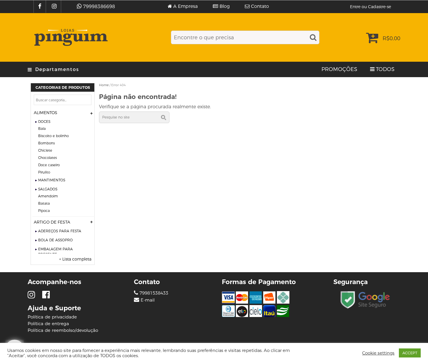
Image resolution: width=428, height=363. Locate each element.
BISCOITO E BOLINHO (53, 136)
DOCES (44, 121)
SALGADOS (47, 189)
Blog (225, 6)
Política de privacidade (52, 317)
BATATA (44, 203)
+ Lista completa (75, 259)
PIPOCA (44, 210)
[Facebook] (40, 6)
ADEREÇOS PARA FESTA (59, 231)
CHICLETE (45, 150)
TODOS (385, 69)
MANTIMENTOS (51, 180)
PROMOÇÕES (339, 69)
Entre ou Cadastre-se (370, 6)
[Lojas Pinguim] (70, 37)
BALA (42, 128)
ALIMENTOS (45, 112)
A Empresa (185, 6)
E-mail (148, 300)
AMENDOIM (48, 196)
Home (104, 85)
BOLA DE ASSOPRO (55, 240)
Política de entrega (48, 323)
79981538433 (153, 293)
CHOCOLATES (47, 157)
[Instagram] (55, 6)
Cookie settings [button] (378, 353)
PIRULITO (44, 172)
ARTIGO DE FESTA (52, 222)
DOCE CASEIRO (49, 165)
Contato (260, 6)
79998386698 (99, 6)
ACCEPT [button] (409, 352)
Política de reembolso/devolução (63, 330)
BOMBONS (46, 143)
